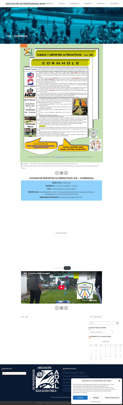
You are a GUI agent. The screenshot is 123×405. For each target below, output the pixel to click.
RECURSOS (87, 4)
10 (105, 350)
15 (96, 353)
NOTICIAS (62, 4)
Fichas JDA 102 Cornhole (57, 268)
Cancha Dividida (43, 164)
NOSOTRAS (114, 4)
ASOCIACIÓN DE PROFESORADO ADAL (25, 4)
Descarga (67, 268)
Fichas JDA (62, 166)
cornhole (25, 166)
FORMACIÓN (48, 4)
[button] (119, 381)
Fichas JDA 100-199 (53, 164)
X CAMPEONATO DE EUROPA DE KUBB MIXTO (74, 373)
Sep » (93, 363)
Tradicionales (70, 164)
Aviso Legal (40, 403)
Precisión (62, 164)
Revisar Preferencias (112, 398)
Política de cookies (96, 401)
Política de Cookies (50, 403)
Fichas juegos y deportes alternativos (77, 166)
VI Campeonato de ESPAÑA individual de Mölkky (76, 376)
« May (90, 363)
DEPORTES (101, 4)
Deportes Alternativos (52, 166)
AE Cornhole (34, 164)
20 (120, 353)
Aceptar (80, 398)
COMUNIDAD (74, 4)
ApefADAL (25, 164)
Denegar (96, 398)
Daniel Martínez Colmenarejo (37, 166)
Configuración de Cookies (63, 403)
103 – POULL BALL (95, 317)
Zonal (75, 164)
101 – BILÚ (25, 317)
